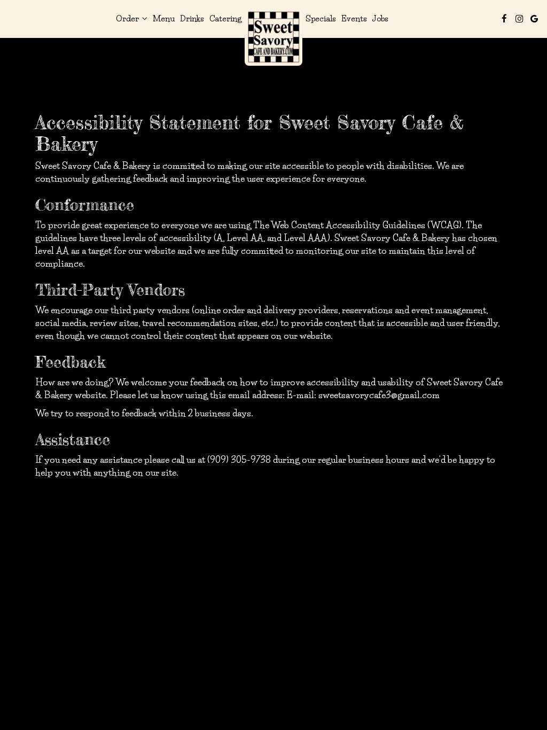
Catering (225, 18)
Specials (321, 18)
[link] (273, 37)
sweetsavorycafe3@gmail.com (379, 395)
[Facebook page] (504, 18)
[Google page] (534, 18)
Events (354, 18)
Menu (164, 18)
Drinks (192, 18)
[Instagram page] (519, 18)
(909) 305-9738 (239, 459)
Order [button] (128, 18)
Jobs (380, 18)
